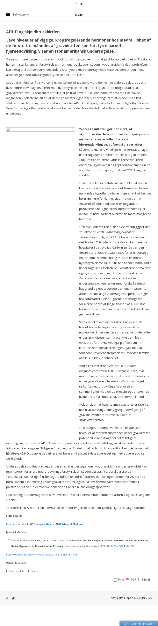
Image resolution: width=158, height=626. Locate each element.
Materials (11, 524)
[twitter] (81, 4)
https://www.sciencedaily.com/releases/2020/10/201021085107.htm (42, 554)
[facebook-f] (76, 4)
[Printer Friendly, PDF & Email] (132, 579)
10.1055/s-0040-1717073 (123, 546)
